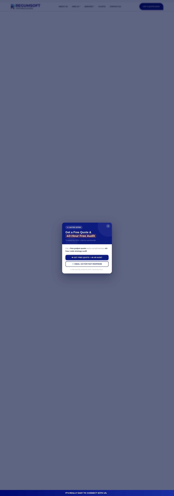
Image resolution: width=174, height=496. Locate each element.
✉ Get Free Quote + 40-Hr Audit (87, 258)
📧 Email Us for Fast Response (87, 264)
